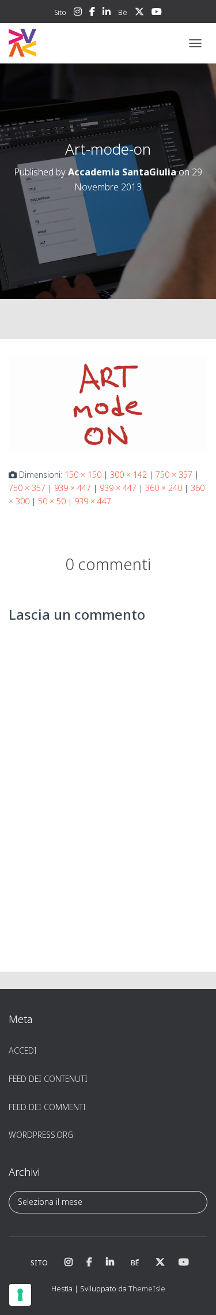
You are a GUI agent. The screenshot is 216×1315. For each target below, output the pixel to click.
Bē (122, 12)
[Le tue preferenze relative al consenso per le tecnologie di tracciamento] (20, 1295)
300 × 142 (128, 474)
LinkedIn (107, 13)
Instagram (78, 13)
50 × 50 (52, 501)
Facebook (92, 13)
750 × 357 (174, 474)
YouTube (156, 13)
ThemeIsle (146, 1288)
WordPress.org (41, 1134)
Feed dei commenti (47, 1107)
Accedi (23, 1050)
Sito (60, 12)
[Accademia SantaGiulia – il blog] (58, 43)
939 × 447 (72, 487)
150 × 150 (83, 474)
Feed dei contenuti (48, 1078)
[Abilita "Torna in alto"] (193, 1291)
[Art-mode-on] (108, 403)
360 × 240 (163, 487)
